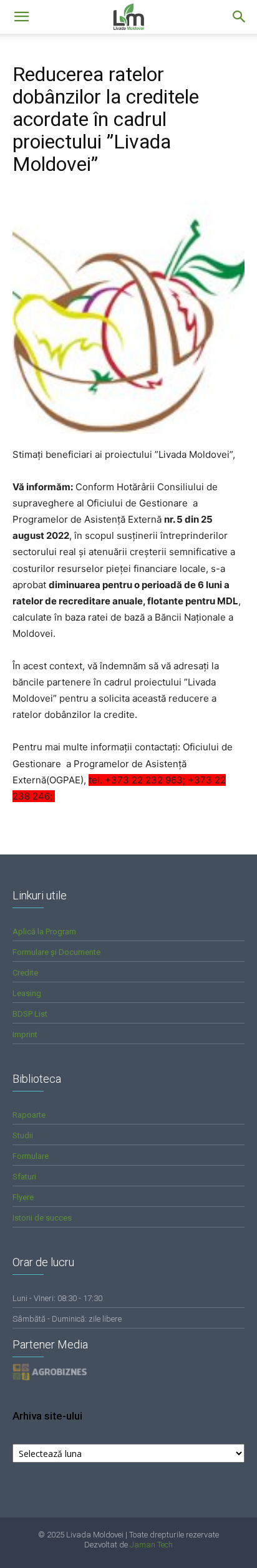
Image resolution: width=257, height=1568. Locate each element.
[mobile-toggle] (21, 17)
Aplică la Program (44, 931)
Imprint (24, 1034)
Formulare (30, 1156)
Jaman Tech (151, 1544)
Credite (25, 972)
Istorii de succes (42, 1217)
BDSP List (29, 1014)
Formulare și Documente (56, 952)
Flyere (23, 1197)
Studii (22, 1135)
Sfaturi (24, 1176)
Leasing (26, 993)
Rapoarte (29, 1115)
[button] (239, 17)
